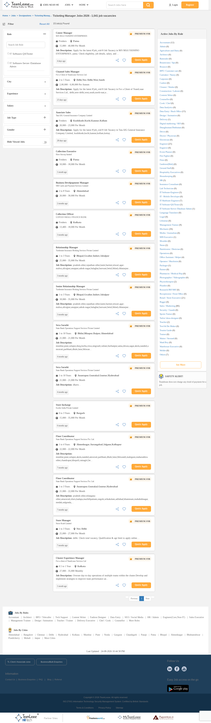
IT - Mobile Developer (170, 196)
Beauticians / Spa (167, 62)
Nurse (162, 245)
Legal (162, 217)
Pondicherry (14, 638)
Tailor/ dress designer (169, 318)
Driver (162, 131)
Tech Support (61, 617)
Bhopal (163, 635)
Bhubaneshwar (193, 635)
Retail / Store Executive (170, 298)
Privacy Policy (104, 708)
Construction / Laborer (170, 91)
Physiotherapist (167, 281)
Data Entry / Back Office (170, 111)
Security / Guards (167, 310)
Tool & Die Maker (168, 326)
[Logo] (17, 5)
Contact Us (10, 679)
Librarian (164, 220)
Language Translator (169, 212)
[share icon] (117, 60)
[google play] (178, 688)
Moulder (163, 241)
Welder (163, 350)
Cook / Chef (165, 103)
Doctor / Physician (168, 136)
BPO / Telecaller (43, 617)
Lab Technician (167, 188)
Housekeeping (166, 176)
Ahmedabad (13, 635)
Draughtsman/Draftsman (170, 127)
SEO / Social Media (134, 617)
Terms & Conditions (85, 708)
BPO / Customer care (169, 71)
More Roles (134, 620)
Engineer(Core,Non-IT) (174, 617)
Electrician (164, 139)
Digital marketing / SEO (170, 123)
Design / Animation (168, 115)
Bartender (164, 58)
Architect (164, 54)
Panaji (144, 635)
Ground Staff (165, 168)
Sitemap (119, 708)
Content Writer (166, 95)
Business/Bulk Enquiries (51, 662)
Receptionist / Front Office (171, 294)
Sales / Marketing (167, 306)
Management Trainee (169, 225)
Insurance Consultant (169, 184)
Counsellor (165, 99)
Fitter (162, 160)
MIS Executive (166, 237)
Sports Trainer (166, 314)
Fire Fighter (165, 156)
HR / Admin (153, 617)
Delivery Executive (86, 620)
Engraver (164, 148)
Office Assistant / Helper (170, 257)
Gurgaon (118, 635)
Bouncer (163, 67)
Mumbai (87, 635)
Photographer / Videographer (172, 277)
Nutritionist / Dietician (170, 249)
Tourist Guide (166, 330)
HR (161, 180)
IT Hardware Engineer (169, 200)
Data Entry (115, 617)
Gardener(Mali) (166, 164)
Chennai (41, 635)
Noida (107, 635)
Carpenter (164, 79)
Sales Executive (196, 617)
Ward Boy (164, 342)
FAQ (41, 679)
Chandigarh (131, 635)
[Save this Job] (124, 60)
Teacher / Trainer (65, 620)
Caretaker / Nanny (168, 75)
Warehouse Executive (169, 346)
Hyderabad (63, 635)
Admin (163, 46)
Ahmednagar (177, 635)
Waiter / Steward (167, 338)
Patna (153, 635)
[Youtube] (184, 668)
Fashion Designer (98, 617)
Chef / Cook (105, 620)
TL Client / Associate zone (18, 662)
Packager (164, 265)
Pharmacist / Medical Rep (171, 273)
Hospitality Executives (170, 172)
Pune (97, 635)
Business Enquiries (27, 679)
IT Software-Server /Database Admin (176, 208)
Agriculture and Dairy (169, 50)
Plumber (163, 285)
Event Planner (166, 152)
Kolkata (75, 635)
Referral (58, 679)
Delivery (163, 119)
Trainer (163, 334)
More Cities (49, 638)
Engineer (164, 144)
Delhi (51, 635)
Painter (163, 269)
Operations (164, 253)
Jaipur (37, 638)
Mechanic (164, 229)
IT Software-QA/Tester (170, 204)
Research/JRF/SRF (168, 289)
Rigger (163, 302)
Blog (49, 679)
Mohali (27, 638)
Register (190, 5)
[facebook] (176, 668)
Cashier (163, 83)
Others (163, 354)
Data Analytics (166, 107)
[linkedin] (169, 668)
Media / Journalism (168, 233)
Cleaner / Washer (167, 87)
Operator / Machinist (169, 261)
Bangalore (28, 635)
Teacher (163, 322)
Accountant (165, 42)
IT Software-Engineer (169, 192)
